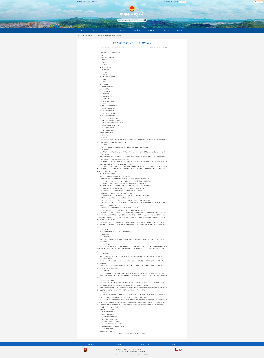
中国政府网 (79, 1)
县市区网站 (117, 344)
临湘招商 (180, 30)
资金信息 (95, 36)
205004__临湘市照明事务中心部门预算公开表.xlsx (132, 333)
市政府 (94, 30)
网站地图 (146, 354)
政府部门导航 (145, 344)
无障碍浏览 (175, 1)
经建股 (113, 36)
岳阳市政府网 (93, 1)
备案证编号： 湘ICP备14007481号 (141, 349)
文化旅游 (166, 30)
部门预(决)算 (108, 36)
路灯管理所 (118, 36)
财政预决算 (101, 36)
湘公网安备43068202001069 (138, 351)
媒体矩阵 (167, 1)
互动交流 (137, 30)
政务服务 (123, 30)
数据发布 (151, 30)
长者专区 (183, 2)
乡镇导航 (172, 344)
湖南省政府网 (86, 1)
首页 (82, 30)
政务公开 (108, 30)
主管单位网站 (90, 344)
